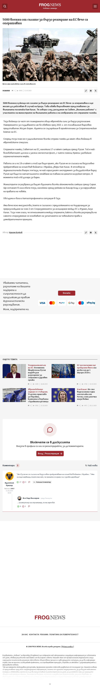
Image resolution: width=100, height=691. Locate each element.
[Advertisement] (50, 563)
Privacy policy (67, 646)
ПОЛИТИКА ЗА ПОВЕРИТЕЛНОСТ (64, 634)
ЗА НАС (25, 634)
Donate (66, 293)
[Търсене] (5, 6)
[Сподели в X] (95, 91)
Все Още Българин (31, 498)
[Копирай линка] (86, 91)
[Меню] (95, 6)
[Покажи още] (50, 684)
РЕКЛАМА (44, 634)
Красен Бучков (15, 232)
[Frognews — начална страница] (50, 617)
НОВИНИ (6, 91)
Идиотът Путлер (9, 484)
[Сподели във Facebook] (91, 91)
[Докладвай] (29, 482)
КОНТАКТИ (34, 634)
